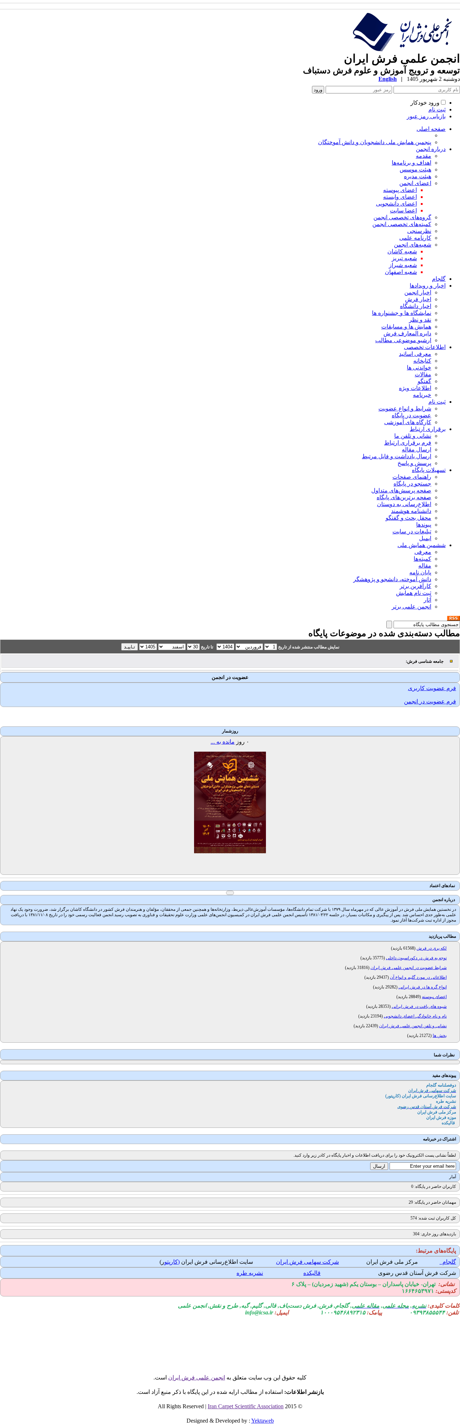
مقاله (424, 566)
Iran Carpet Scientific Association (246, 1406)
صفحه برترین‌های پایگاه (404, 497)
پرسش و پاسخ (414, 463)
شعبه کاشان (402, 251)
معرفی (422, 552)
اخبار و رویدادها (428, 286)
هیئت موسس (415, 169)
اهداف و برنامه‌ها (411, 163)
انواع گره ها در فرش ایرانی (423, 987)
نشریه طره (249, 1273)
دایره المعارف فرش (407, 333)
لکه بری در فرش (432, 948)
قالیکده (312, 1273)
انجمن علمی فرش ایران (196, 1377)
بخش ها (440, 1035)
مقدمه (423, 156)
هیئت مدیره (417, 176)
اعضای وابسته (400, 197)
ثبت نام (437, 109)
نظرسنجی (419, 231)
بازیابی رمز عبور (426, 116)
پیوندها (423, 525)
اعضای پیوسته (400, 190)
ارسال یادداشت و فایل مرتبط (396, 456)
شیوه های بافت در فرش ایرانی (419, 1006)
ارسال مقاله (416, 449)
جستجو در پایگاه (412, 484)
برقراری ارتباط (428, 429)
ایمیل (425, 538)
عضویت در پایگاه (411, 415)
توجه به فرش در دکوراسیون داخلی (416, 957)
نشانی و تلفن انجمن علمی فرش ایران (413, 1025)
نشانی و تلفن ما (412, 436)
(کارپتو (172, 1262)
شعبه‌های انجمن (412, 245)
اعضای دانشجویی (396, 204)
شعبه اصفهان (401, 272)
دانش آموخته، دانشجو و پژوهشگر (392, 579)
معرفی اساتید (415, 354)
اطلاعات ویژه (415, 388)
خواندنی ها (419, 367)
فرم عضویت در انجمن (430, 701)
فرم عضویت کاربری (432, 688)
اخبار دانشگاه (415, 306)
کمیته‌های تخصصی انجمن (401, 224)
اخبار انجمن (417, 292)
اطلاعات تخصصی (425, 347)
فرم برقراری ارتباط (407, 443)
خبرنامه (422, 395)
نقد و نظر (420, 320)
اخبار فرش (418, 299)
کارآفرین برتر (415, 586)
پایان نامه (420, 572)
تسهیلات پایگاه (429, 470)
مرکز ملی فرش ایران (392, 1262)
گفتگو (424, 381)
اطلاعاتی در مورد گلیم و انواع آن (418, 977)
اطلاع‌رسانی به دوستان (404, 504)
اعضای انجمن (415, 183)
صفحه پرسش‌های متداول (401, 490)
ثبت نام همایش (413, 593)
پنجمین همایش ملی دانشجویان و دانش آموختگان (374, 142)
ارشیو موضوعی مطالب (403, 340)
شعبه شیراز (403, 265)
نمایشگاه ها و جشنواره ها (401, 313)
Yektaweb (262, 1421)
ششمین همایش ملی (421, 545)
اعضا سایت (403, 210)
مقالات (423, 374)
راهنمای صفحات (411, 477)
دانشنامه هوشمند (411, 511)
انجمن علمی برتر (411, 606)
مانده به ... (223, 742)
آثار (427, 600)
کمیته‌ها (422, 559)
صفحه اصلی (431, 129)
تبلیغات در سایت (411, 531)
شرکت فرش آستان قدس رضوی (417, 1273)
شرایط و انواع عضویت (404, 408)
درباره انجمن (431, 149)
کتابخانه (422, 361)
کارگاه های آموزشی (407, 422)
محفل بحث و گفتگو (408, 518)
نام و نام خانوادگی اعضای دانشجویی (415, 1016)
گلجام (439, 279)
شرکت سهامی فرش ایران (307, 1262)
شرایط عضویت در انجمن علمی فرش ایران (409, 967)
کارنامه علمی (415, 238)
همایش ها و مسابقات (406, 326)
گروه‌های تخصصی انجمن (402, 217)
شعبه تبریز (404, 258)
